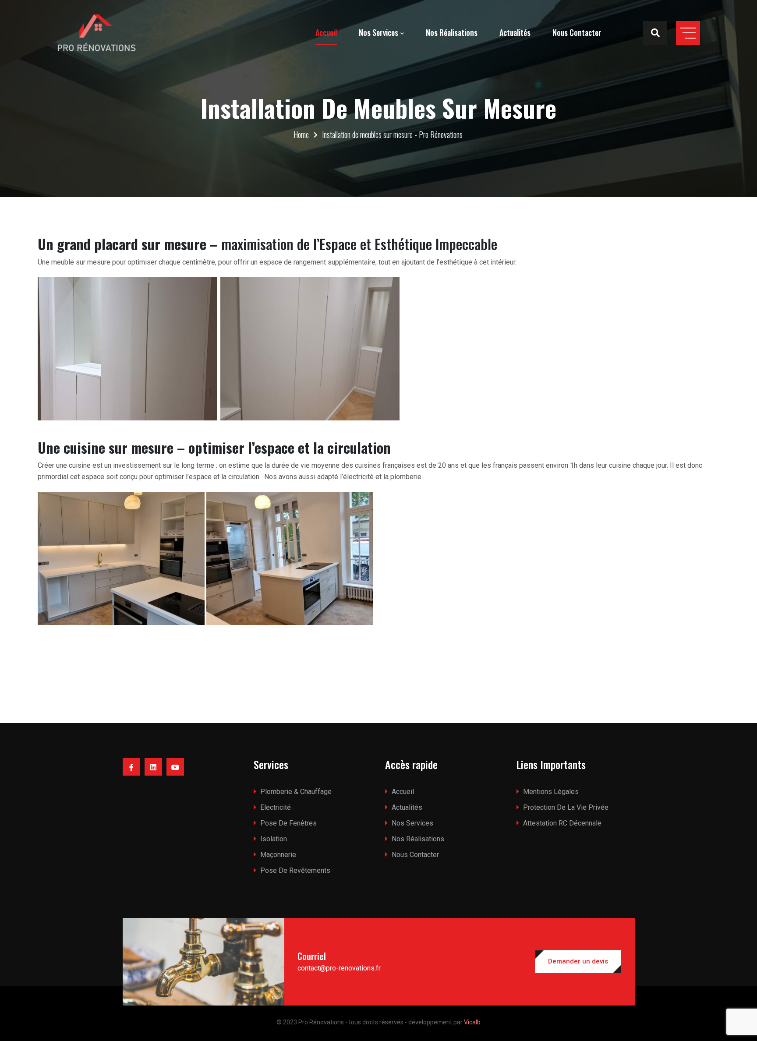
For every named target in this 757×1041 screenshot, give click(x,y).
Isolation (273, 839)
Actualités (515, 32)
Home (301, 134)
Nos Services (378, 32)
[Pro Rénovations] (96, 33)
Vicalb (472, 1022)
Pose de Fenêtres (288, 823)
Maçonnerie (278, 854)
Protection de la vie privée (565, 807)
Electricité (275, 807)
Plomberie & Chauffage (296, 791)
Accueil (326, 32)
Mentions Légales (551, 791)
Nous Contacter (576, 32)
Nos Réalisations (452, 32)
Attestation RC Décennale (562, 823)
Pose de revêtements (295, 870)
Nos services (412, 823)
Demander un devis (578, 961)
